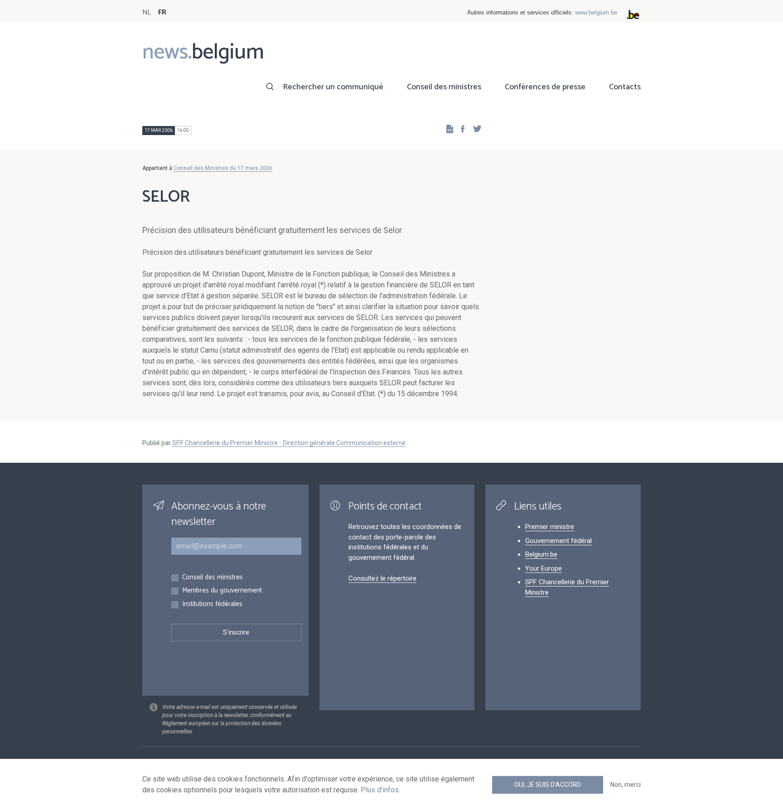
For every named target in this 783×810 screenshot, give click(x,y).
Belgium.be (541, 554)
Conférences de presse (545, 87)
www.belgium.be (596, 12)
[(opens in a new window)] (460, 128)
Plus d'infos (380, 790)
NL (146, 12)
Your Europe (543, 568)
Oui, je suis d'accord (547, 784)
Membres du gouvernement (222, 591)
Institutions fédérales (212, 604)
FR (162, 12)
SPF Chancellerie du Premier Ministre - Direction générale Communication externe (289, 442)
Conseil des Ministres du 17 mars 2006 (223, 168)
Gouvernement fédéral (558, 541)
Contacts (625, 87)
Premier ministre (549, 527)
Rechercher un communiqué (333, 87)
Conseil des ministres (444, 87)
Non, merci (625, 784)
